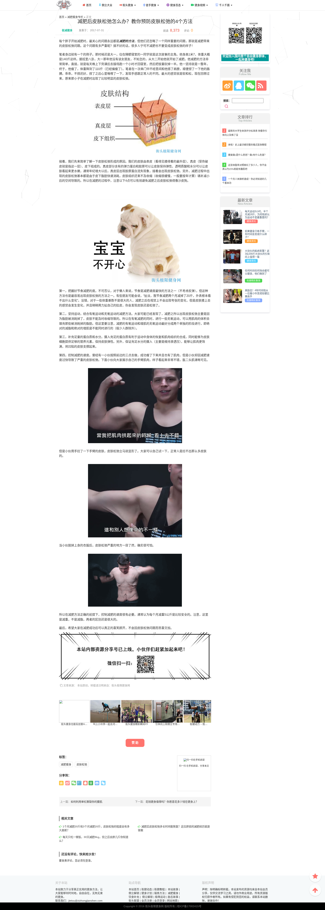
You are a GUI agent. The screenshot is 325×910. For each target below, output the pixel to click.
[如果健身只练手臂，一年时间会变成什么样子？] (232, 236)
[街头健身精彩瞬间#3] (136, 711)
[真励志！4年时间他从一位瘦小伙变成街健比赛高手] (232, 295)
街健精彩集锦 (253, 280)
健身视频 (200, 5)
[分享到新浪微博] (67, 783)
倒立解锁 (134, 893)
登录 (88, 860)
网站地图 (172, 900)
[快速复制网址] (103, 783)
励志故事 (173, 896)
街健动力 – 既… (198, 724)
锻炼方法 (159, 893)
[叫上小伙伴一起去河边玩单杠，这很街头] (105, 711)
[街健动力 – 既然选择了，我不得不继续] (199, 711)
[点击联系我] (227, 85)
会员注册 (146, 900)
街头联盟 (134, 900)
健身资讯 (251, 221)
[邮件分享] (97, 783)
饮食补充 (134, 896)
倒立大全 (106, 5)
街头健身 (128, 5)
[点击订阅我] (260, 85)
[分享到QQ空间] (61, 783)
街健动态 (146, 889)
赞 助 (135, 742)
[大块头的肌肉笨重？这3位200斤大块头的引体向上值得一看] (232, 256)
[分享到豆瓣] (91, 783)
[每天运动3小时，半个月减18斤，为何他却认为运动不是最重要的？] (232, 216)
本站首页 (134, 889)
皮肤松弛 (82, 764)
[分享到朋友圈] (73, 783)
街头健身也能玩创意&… (74, 724)
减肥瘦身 (66, 764)
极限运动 (160, 896)
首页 (88, 5)
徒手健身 (151, 5)
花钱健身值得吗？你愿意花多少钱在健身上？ (172, 801)
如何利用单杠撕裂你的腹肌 (86, 801)
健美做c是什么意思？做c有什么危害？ (247, 155)
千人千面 (224, 5)
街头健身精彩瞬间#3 (136, 724)
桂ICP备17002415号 (189, 906)
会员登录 (159, 900)
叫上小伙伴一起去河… (105, 724)
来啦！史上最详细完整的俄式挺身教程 (247, 145)
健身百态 (175, 5)
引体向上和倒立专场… (167, 724)
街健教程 (159, 889)
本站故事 (173, 889)
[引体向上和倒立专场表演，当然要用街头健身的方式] (168, 711)
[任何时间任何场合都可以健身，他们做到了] (232, 275)
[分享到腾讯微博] (79, 783)
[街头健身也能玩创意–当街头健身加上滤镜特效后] (74, 711)
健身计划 (146, 893)
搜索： (227, 100)
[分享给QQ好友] (85, 783)
